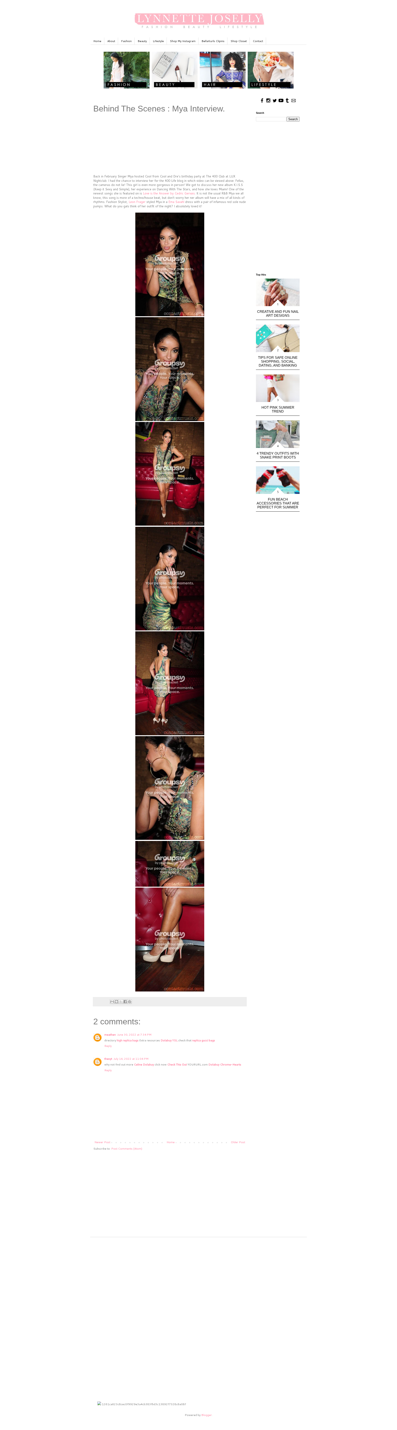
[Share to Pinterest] (129, 1001)
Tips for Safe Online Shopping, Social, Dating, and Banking (278, 361)
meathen (110, 1035)
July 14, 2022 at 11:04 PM (130, 1059)
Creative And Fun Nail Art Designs (278, 313)
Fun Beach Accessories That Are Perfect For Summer (278, 503)
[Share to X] (121, 1001)
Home (97, 41)
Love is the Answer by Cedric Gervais (169, 193)
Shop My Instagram (183, 41)
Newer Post (102, 1142)
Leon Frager (137, 202)
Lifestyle (158, 41)
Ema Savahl (176, 202)
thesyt (108, 1059)
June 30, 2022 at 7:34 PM (134, 1035)
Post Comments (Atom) (126, 1149)
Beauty (142, 41)
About (111, 41)
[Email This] (112, 1001)
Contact (258, 41)
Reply (108, 1046)
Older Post (238, 1142)
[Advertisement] (169, 1190)
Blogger (206, 1415)
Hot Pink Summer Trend (277, 409)
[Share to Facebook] (125, 1001)
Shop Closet (238, 41)
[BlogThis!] (116, 1001)
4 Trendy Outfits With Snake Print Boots (278, 455)
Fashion (126, 41)
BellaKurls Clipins (212, 41)
